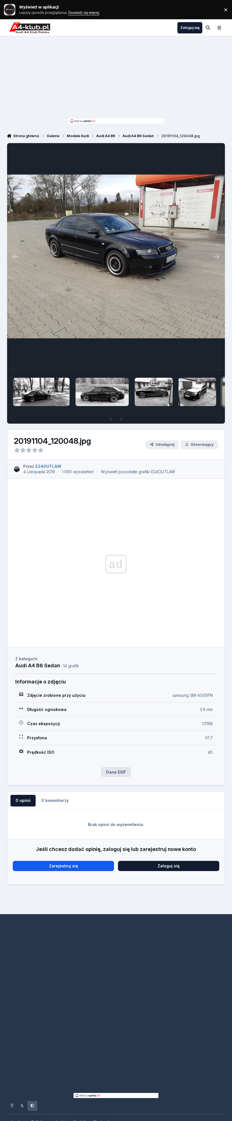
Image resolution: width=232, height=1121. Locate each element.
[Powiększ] (116, 256)
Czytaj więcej (12, 9)
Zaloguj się (169, 865)
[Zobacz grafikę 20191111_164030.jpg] (41, 392)
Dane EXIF (116, 772)
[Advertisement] (116, 78)
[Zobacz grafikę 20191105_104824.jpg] (197, 392)
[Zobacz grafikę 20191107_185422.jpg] (102, 392)
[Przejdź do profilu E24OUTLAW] (17, 469)
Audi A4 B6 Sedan (37, 665)
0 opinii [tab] (23, 800)
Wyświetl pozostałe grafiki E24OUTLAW (138, 471)
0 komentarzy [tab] (55, 800)
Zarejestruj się (63, 865)
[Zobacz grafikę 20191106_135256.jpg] (153, 392)
